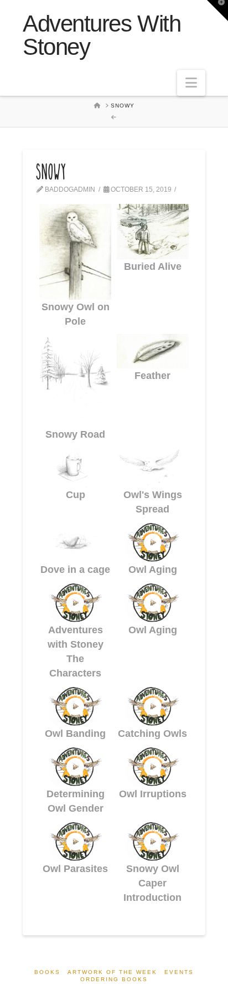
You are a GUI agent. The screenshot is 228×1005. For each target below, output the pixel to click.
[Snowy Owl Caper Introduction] (153, 841)
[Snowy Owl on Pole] (75, 252)
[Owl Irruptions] (153, 766)
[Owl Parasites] (75, 841)
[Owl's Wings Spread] (153, 467)
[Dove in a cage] (75, 542)
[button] (191, 83)
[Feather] (153, 351)
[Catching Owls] (153, 706)
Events (179, 972)
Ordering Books (114, 979)
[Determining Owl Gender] (75, 766)
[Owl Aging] (153, 542)
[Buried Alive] (153, 231)
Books (47, 972)
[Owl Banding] (75, 706)
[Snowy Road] (75, 380)
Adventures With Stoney (101, 35)
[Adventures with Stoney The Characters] (75, 602)
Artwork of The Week (112, 972)
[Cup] (75, 467)
